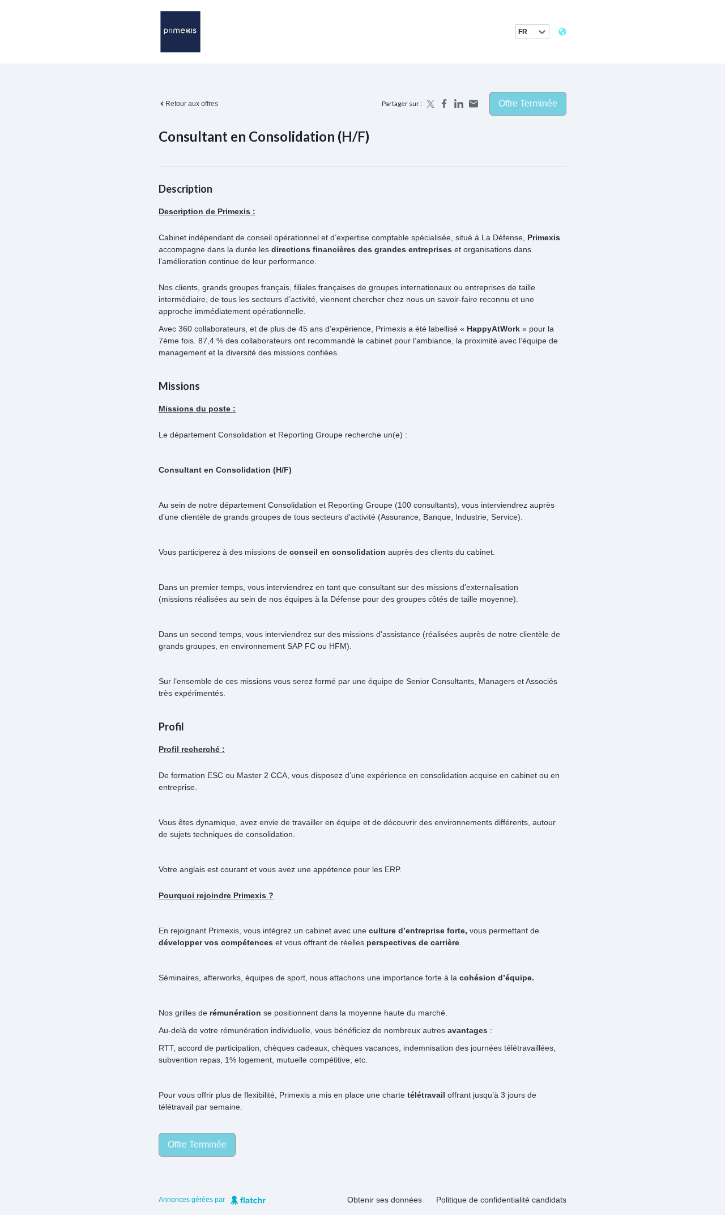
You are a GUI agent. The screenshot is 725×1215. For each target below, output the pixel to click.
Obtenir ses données (384, 1199)
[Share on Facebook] (444, 103)
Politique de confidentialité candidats (501, 1199)
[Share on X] (429, 103)
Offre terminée (527, 103)
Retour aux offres (191, 104)
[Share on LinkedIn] (458, 103)
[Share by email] (473, 103)
